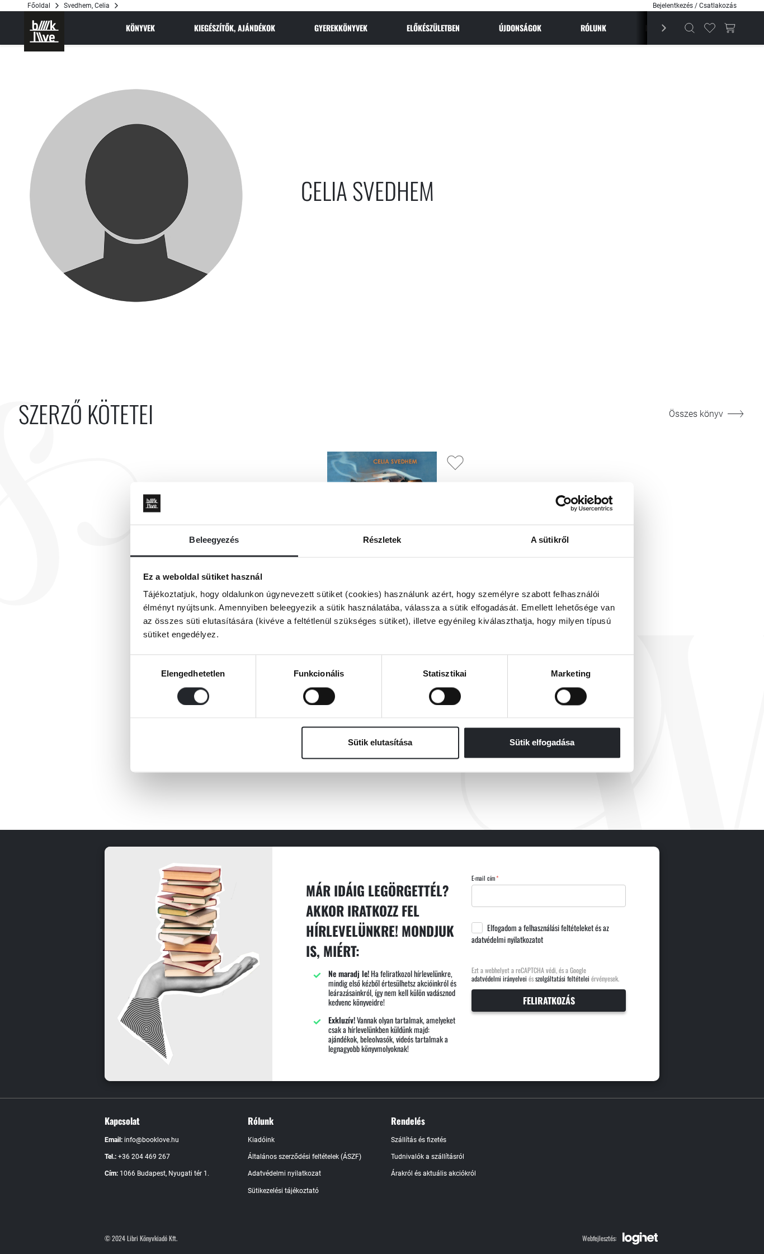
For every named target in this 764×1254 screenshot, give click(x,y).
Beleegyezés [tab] (214, 540)
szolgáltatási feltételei (562, 978)
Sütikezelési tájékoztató (283, 1191)
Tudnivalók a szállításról (427, 1157)
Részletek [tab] (382, 540)
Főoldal (38, 6)
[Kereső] (690, 28)
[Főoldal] (44, 31)
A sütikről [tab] (550, 540)
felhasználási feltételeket (558, 928)
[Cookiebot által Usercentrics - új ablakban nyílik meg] (572, 503)
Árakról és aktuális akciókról (433, 1173)
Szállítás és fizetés (418, 1140)
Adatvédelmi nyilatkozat (284, 1173)
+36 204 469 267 (144, 1157)
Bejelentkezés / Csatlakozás (695, 6)
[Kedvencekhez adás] (455, 462)
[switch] (319, 696)
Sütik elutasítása (380, 743)
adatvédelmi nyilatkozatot (507, 939)
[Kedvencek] (710, 28)
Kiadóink (261, 1140)
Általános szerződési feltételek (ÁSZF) (304, 1157)
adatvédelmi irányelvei (499, 978)
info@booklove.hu (151, 1140)
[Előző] (657, 28)
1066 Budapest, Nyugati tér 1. (164, 1173)
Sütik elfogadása (542, 743)
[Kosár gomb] (730, 28)
